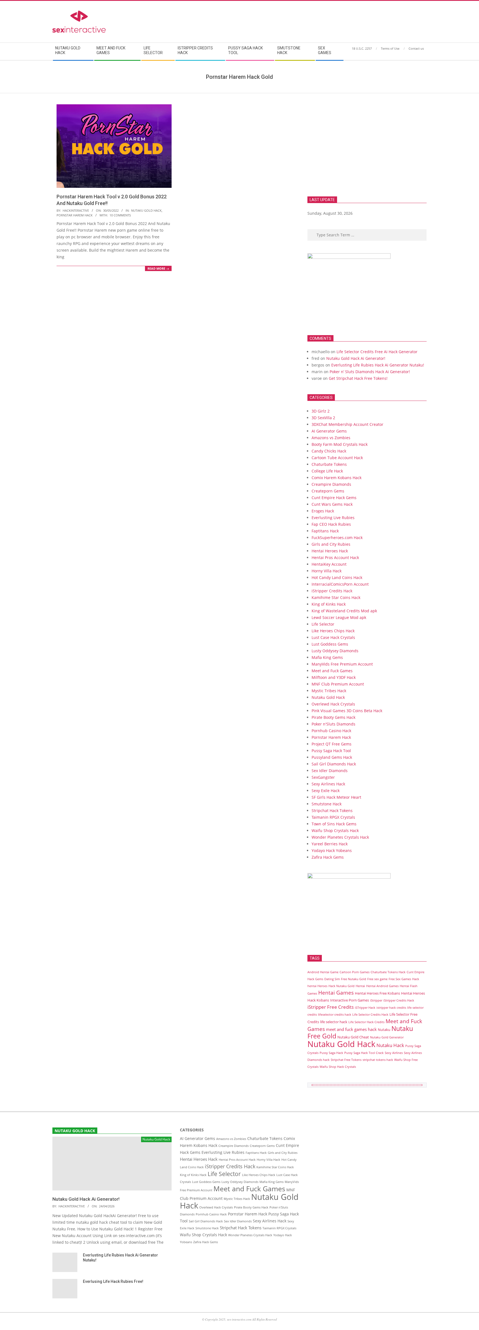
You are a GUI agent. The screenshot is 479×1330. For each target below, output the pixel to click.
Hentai (360, 986)
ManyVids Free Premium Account (342, 664)
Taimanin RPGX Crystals (333, 817)
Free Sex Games (400, 979)
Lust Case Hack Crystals (333, 637)
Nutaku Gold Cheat (353, 1037)
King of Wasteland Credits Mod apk (344, 610)
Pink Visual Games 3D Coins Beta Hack (347, 710)
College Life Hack (327, 471)
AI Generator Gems (329, 431)
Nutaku (384, 1029)
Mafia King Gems (327, 657)
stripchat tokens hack (378, 1060)
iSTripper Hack (365, 1008)
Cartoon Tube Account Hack (337, 457)
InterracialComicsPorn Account (340, 584)
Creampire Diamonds (331, 484)
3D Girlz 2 (321, 411)
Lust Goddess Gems (330, 644)
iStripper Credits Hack (332, 590)
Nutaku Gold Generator (387, 1037)
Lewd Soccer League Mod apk (339, 617)
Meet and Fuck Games (332, 670)
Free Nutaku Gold (353, 979)
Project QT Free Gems (331, 744)
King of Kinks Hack (329, 604)
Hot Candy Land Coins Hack (337, 577)
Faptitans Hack (325, 530)
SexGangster (323, 777)
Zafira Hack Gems (328, 857)
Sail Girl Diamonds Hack (334, 764)
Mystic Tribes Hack (329, 690)
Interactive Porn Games (349, 1000)
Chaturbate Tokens (329, 464)
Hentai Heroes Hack (330, 550)
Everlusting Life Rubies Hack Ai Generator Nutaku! (377, 365)
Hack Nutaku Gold (341, 986)
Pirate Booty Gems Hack (333, 717)
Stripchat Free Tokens (346, 1060)
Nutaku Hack (390, 1045)
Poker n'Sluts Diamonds (333, 724)
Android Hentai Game (322, 972)
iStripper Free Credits (330, 1007)
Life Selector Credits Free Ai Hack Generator (377, 351)
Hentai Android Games (382, 986)
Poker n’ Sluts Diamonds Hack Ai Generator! (370, 371)
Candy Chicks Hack (329, 451)
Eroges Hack (323, 511)
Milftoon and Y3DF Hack (334, 677)
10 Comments (120, 215)
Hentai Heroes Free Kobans (377, 993)
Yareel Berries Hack (330, 843)
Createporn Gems (328, 491)
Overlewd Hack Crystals (333, 704)
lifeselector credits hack (334, 1015)
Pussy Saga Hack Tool (331, 750)
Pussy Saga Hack (331, 1053)
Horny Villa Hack (327, 570)
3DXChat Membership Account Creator (347, 424)
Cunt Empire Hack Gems (334, 497)
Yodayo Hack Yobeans (332, 850)
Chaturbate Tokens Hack (388, 972)
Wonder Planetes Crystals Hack (340, 837)
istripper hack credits (391, 1008)
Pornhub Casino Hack (331, 730)
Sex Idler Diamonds (330, 770)
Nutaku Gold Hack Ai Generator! (355, 358)
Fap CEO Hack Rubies (331, 524)
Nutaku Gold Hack (146, 210)
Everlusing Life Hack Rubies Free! (113, 1281)
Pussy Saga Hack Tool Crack (364, 1053)
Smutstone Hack (327, 803)
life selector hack (333, 1021)
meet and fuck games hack (351, 1029)
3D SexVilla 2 (323, 417)
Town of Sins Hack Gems (334, 823)
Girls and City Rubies (331, 544)
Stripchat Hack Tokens (332, 810)
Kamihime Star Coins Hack (336, 597)
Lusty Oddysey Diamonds (335, 650)
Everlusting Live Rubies (333, 517)
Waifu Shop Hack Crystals (338, 1067)
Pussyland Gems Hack (332, 757)
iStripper (376, 1000)
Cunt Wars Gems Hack (332, 504)
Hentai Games (336, 992)
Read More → (158, 268)
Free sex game (377, 979)
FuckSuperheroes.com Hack (337, 537)
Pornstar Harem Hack (75, 215)
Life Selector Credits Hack (370, 1015)
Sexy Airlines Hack (328, 784)
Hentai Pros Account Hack (335, 557)
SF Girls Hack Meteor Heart (336, 797)
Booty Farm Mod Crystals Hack (340, 444)
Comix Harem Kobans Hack (336, 477)
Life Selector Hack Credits (366, 1022)
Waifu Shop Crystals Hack (335, 830)
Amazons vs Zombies (331, 437)
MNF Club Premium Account (338, 684)
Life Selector (323, 624)
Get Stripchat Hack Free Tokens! (358, 378)
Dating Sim (332, 979)
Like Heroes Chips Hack (333, 630)
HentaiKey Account (329, 564)
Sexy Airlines (394, 1053)
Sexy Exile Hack (326, 790)
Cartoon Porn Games (355, 972)
